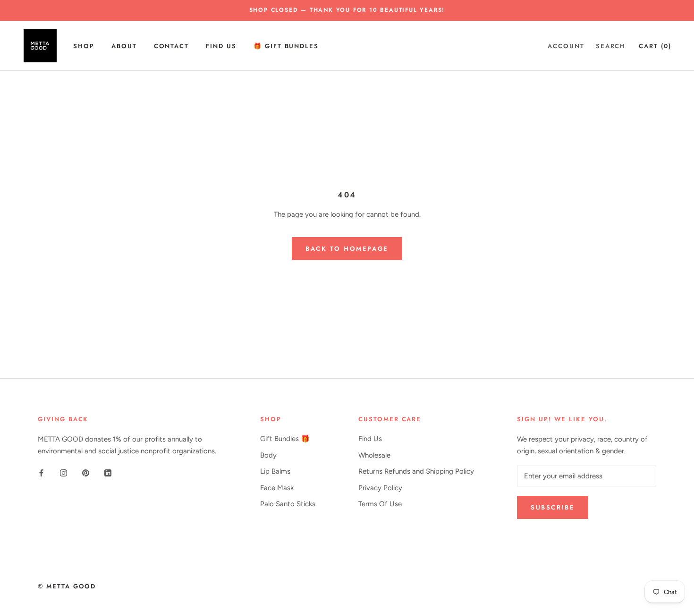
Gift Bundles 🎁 (285, 438)
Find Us (221, 45)
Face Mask (277, 488)
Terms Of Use (380, 504)
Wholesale (374, 455)
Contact (171, 45)
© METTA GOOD (67, 586)
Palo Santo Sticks (287, 504)
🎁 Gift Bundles (286, 45)
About (124, 45)
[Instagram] (63, 472)
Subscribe (553, 507)
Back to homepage (347, 248)
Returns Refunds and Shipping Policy (416, 471)
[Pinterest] (85, 472)
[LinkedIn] (107, 472)
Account (566, 45)
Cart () (655, 45)
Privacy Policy (380, 488)
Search (611, 45)
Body (268, 455)
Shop (83, 45)
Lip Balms (275, 471)
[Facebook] (41, 472)
